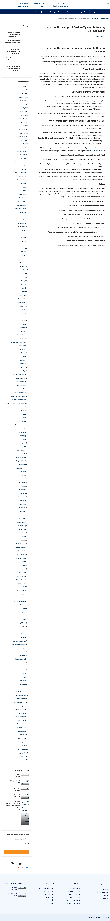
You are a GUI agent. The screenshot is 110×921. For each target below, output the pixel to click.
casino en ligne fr (20, 378)
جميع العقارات (83, 12)
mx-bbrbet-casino (21, 558)
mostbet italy (22, 525)
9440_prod (24, 266)
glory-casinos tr (21, 450)
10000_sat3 (23, 97)
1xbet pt (24, 230)
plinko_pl (23, 626)
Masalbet (23, 471)
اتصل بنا (41, 12)
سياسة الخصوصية (103, 904)
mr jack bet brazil (21, 554)
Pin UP (24, 594)
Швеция (23, 745)
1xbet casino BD (21, 205)
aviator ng (23, 317)
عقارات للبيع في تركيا (75, 888)
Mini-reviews (21, 482)
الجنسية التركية (70, 12)
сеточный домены (21, 742)
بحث (16, 852)
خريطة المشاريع (48, 891)
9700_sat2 (24, 273)
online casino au (21, 576)
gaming (24, 446)
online (24, 569)
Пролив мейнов (21, 727)
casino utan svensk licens (18, 396)
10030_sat (24, 100)
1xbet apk (23, 191)
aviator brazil (22, 295)
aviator (24, 291)
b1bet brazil (23, 324)
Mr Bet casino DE (21, 551)
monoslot (23, 511)
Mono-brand (21, 497)
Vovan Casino (22, 713)
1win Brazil (23, 158)
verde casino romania (20, 709)
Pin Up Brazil (22, 598)
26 (27, 259)
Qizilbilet (23, 634)
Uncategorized (95, 18)
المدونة (48, 12)
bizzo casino (22, 345)
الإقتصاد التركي (24, 749)
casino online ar (21, 385)
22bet (24, 248)
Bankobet (23, 327)
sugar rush (23, 680)
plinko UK (23, 623)
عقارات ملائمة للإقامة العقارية (72, 900)
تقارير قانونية (24, 760)
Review (23, 648)
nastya (24, 562)
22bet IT (23, 255)
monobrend (22, 504)
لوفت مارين (16, 794)
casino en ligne (22, 371)
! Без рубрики (23, 86)
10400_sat (24, 133)
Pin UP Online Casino (20, 601)
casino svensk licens (20, 392)
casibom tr (23, 360)
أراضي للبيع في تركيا (75, 897)
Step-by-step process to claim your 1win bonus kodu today (13, 42)
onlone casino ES (21, 580)
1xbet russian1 (22, 245)
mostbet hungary (21, 522)
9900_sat (24, 277)
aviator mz (23, 313)
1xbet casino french (20, 209)
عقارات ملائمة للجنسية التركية (72, 903)
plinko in (24, 619)
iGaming (23, 453)
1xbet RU (23, 234)
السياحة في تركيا (23, 752)
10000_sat (24, 93)
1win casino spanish (20, 162)
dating (24, 417)
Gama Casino (22, 432)
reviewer (22, 655)
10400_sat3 (23, 136)
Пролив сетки (22, 731)
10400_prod (23, 129)
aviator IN (23, 306)
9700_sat (24, 270)
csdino (24, 414)
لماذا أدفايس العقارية (102, 892)
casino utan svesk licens (19, 399)
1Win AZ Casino (21, 151)
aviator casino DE (21, 299)
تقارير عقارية (24, 756)
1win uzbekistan (21, 180)
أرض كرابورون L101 (15, 780)
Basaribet (23, 331)
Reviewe (23, 652)
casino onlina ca (21, 381)
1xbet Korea (22, 216)
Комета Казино (22, 720)
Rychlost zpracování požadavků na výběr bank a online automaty (13, 51)
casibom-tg (23, 363)
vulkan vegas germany (19, 716)
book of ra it (22, 353)
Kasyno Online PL (21, 461)
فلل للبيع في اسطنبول (74, 894)
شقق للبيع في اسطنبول (74, 891)
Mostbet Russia (21, 536)
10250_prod (24, 118)
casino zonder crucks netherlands (16, 403)
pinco (24, 608)
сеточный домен (21, 738)
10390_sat (24, 126)
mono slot (23, 493)
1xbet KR (23, 219)
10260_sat (24, 122)
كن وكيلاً (105, 898)
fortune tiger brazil (20, 425)
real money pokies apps (19, 644)
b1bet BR (23, 320)
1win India (23, 169)
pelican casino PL (21, 590)
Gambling (23, 435)
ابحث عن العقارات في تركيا (46, 888)
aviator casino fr (21, 302)
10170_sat (24, 108)
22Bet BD (23, 252)
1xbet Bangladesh (21, 198)
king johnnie (22, 464)
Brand (24, 356)
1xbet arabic (22, 194)
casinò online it (22, 389)
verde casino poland (20, 706)
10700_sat (24, 140)
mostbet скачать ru (20, 547)
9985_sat (24, 284)
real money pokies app (19, 641)
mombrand (23, 486)
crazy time (23, 410)
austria (24, 288)
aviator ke (23, 309)
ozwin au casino (21, 583)
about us (105, 889)
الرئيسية (104, 12)
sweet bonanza (21, 688)
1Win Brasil (23, 154)
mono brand (22, 489)
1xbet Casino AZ (21, 201)
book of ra (23, 349)
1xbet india (23, 212)
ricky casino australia (20, 659)
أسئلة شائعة (49, 900)
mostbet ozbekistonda (19, 533)
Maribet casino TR (21, 468)
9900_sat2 (24, 281)
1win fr (24, 165)
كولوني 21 (17, 774)
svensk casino (22, 684)
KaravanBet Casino (20, 457)
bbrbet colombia (21, 335)
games (24, 443)
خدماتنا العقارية (58, 12)
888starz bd (22, 263)
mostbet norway (21, 529)
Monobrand (22, 500)
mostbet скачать (21, 544)
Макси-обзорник (21, 724)
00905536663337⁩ (62, 3)
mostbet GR (22, 518)
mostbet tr (23, 540)
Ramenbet (23, 637)
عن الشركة (96, 12)
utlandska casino (21, 698)
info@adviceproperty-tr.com (59, 6)
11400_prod (24, 144)
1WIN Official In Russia (19, 172)
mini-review (22, 479)
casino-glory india (21, 407)
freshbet (23, 428)
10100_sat (24, 104)
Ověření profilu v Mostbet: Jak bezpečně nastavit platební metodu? (13, 68)
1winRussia (22, 183)
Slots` (24, 673)
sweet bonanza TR (20, 691)
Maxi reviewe (22, 475)
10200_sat (24, 115)
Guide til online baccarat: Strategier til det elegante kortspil (13, 60)
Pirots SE (23, 612)
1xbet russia (22, 237)
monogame (22, 507)
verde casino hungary (20, 702)
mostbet (23, 515)
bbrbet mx (23, 338)
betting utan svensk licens (18, 342)
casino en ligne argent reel (18, 374)
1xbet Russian (22, 241)
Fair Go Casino (22, 421)
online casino (22, 572)
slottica (24, 677)
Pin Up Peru (22, 605)
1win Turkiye (22, 176)
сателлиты (23, 734)
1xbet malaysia (22, 223)
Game (24, 439)
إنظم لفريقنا (104, 895)
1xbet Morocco (22, 227)
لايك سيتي (17, 788)
